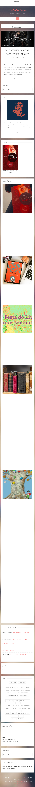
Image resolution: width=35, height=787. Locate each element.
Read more (17, 78)
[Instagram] (18, 133)
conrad (27, 687)
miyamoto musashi (25, 705)
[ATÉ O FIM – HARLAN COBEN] (17, 270)
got (17, 697)
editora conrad (11, 692)
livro (27, 700)
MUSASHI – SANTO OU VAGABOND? (18, 654)
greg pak (23, 697)
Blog (3, 45)
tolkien (14, 718)
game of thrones (10, 697)
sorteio (14, 713)
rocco (19, 710)
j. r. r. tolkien (9, 700)
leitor (16, 700)
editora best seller (25, 690)
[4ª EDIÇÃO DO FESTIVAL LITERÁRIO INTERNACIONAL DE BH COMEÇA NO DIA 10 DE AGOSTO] (17, 484)
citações (26, 685)
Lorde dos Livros (17, 10)
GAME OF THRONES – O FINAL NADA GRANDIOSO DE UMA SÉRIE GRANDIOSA (17, 54)
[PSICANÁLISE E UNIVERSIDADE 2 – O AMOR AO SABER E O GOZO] (17, 379)
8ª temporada (13, 682)
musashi (7, 708)
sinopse (8, 713)
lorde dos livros (10, 703)
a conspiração (21, 682)
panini (7, 710)
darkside (7, 690)
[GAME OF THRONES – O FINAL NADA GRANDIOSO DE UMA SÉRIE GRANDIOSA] (17, 38)
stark (6, 716)
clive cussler (20, 687)
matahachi (7, 705)
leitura (22, 700)
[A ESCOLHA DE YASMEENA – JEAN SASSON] (17, 198)
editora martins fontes (22, 692)
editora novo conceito (12, 695)
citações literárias (10, 687)
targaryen (27, 716)
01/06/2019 (14, 61)
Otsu (29, 708)
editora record (24, 695)
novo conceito (22, 708)
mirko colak (16, 705)
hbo (28, 697)
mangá (18, 703)
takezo (21, 716)
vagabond (20, 718)
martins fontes (25, 703)
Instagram (16, 1)
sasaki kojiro (26, 710)
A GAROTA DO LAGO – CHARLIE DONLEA (17, 658)
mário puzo (13, 708)
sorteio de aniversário (23, 713)
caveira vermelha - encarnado (14, 685)
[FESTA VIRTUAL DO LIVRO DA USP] (17, 319)
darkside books (15, 690)
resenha (13, 710)
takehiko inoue (13, 716)
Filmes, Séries (9, 45)
